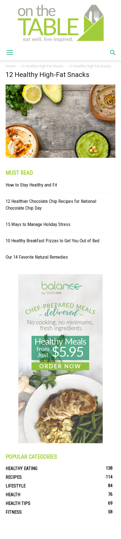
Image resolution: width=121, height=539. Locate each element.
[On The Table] (60, 22)
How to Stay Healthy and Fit (31, 185)
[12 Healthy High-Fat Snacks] (60, 156)
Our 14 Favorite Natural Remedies (37, 257)
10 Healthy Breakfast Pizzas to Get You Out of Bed (52, 240)
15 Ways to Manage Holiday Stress (38, 224)
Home (10, 66)
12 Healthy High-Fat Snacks (42, 66)
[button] (113, 52)
